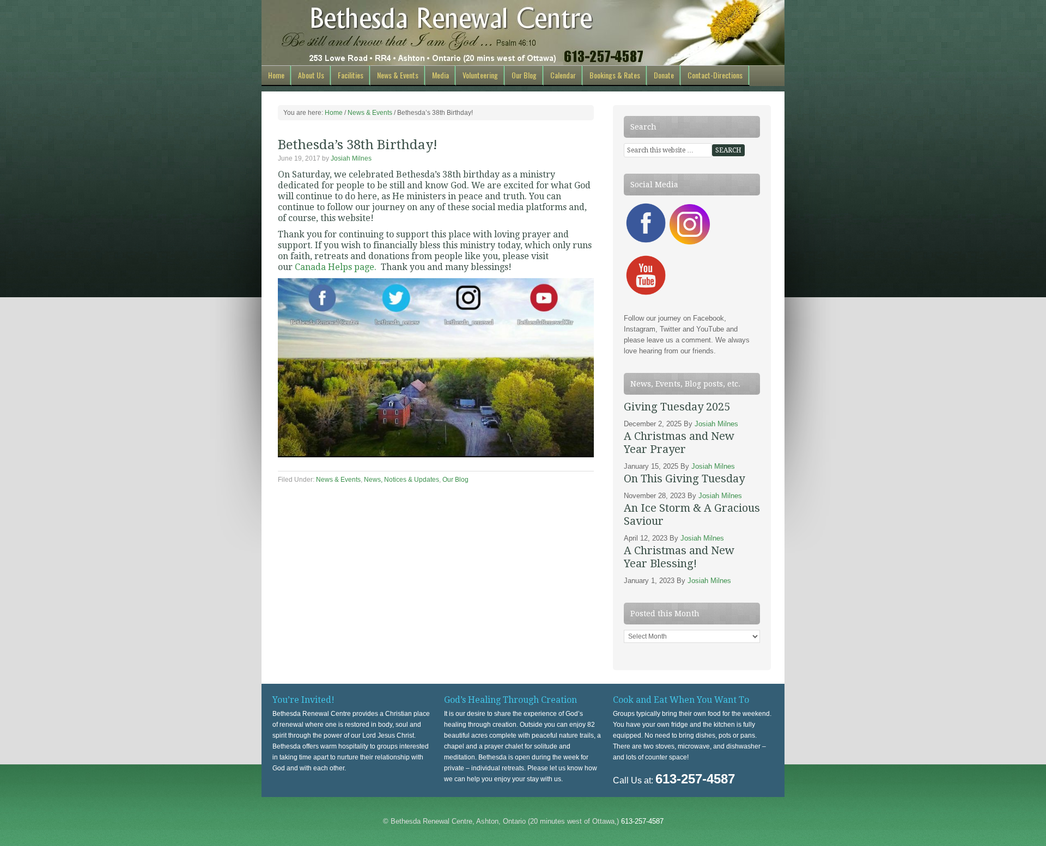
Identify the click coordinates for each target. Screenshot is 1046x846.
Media (440, 75)
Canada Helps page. (335, 267)
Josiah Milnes (351, 158)
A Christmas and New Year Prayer (679, 443)
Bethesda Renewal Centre (523, 32)
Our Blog (524, 75)
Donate (664, 75)
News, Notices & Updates (401, 479)
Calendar (563, 75)
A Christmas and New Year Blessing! (679, 557)
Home (276, 75)
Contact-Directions (715, 75)
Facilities (350, 75)
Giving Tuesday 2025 (677, 406)
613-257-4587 (642, 821)
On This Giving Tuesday (684, 478)
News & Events (397, 75)
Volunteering (480, 75)
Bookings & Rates (614, 75)
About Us (311, 75)
